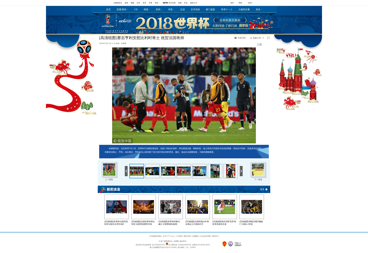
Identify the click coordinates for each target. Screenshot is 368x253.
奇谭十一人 (226, 9)
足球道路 (195, 9)
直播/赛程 (121, 9)
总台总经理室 (205, 236)
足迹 (182, 9)
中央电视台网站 (155, 236)
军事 (150, 3)
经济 (138, 3)
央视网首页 (117, 3)
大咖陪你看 (244, 9)
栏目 (186, 3)
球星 (170, 9)
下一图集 (258, 179)
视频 (132, 3)
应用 (250, 3)
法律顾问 (195, 236)
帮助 (240, 3)
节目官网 (172, 3)
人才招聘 (178, 236)
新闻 (126, 3)
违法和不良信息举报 (143, 245)
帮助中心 (215, 236)
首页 (108, 9)
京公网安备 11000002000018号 (179, 245)
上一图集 (109, 179)
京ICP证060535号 (158, 245)
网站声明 (187, 236)
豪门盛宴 (210, 9)
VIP (136, 9)
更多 (258, 9)
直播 (180, 3)
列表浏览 (242, 38)
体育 (144, 3)
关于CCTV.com (168, 236)
